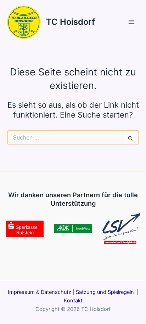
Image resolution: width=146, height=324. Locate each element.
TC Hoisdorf (70, 22)
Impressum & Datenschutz (39, 292)
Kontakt (73, 300)
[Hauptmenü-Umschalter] (131, 22)
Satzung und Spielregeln (105, 292)
